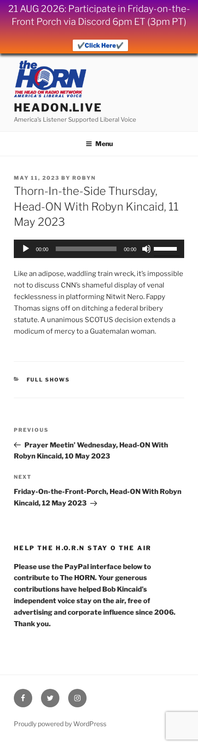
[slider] (167, 248)
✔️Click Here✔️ (100, 45)
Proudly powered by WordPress (60, 724)
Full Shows (48, 379)
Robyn (84, 178)
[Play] (25, 248)
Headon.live (58, 107)
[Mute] (146, 248)
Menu (104, 143)
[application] (99, 249)
